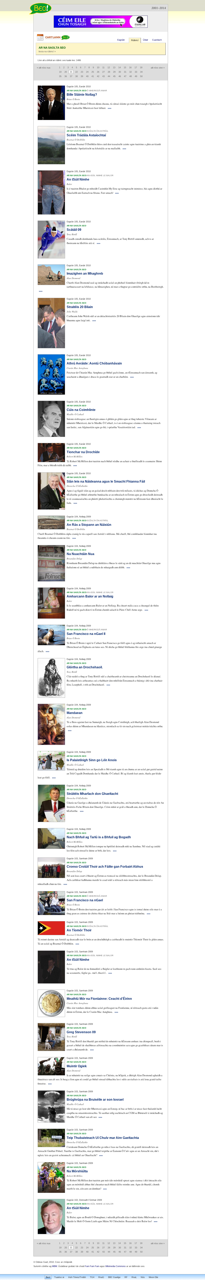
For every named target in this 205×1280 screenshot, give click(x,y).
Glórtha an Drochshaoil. (85, 667)
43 (103, 76)
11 (103, 67)
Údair (145, 40)
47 (125, 76)
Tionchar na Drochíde (83, 452)
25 (92, 72)
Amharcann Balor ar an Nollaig (90, 596)
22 (76, 72)
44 (109, 76)
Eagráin (121, 40)
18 (141, 67)
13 (114, 67)
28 (109, 72)
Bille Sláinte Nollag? (82, 94)
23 (82, 72)
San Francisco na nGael (85, 900)
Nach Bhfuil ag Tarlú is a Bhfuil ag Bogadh (99, 837)
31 (125, 72)
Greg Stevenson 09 (81, 1032)
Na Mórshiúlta (77, 1171)
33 (136, 72)
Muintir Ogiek (77, 1066)
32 (130, 72)
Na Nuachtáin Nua (80, 554)
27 (103, 72)
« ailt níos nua (43, 67)
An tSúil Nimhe (78, 179)
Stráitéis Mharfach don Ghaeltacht (92, 793)
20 (65, 72)
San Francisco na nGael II (86, 633)
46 (120, 76)
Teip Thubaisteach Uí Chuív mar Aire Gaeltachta (103, 1137)
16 (130, 67)
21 (71, 72)
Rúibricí (135, 40)
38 (76, 76)
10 (98, 67)
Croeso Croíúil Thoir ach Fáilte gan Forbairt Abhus (105, 866)
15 (125, 67)
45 (114, 76)
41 (92, 76)
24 (87, 72)
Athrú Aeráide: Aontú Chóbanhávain (94, 363)
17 (136, 67)
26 (98, 72)
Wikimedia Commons (115, 1266)
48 (130, 76)
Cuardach (157, 40)
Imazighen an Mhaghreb (85, 273)
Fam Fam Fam (92, 1266)
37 (71, 76)
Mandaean (74, 713)
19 (60, 72)
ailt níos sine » (158, 67)
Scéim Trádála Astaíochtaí (86, 135)
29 (114, 72)
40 (87, 76)
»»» (109, 108)
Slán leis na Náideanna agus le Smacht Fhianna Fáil (106, 481)
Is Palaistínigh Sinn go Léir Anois (92, 760)
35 (60, 76)
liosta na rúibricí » (47, 51)
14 (119, 67)
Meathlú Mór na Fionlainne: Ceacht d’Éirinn (99, 998)
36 (65, 76)
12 (109, 67)
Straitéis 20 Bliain (80, 307)
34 (141, 72)
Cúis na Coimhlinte (81, 410)
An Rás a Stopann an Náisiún (89, 524)
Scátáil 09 (74, 229)
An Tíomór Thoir (79, 930)
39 (82, 76)
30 (120, 72)
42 (98, 76)
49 (136, 76)
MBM (54, 1266)
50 (141, 76)
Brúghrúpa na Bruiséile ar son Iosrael (95, 1099)
